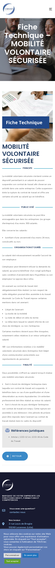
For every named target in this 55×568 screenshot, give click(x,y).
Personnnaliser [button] (12, 555)
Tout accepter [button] (12, 561)
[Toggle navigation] (44, 9)
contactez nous (17, 512)
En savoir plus (30, 555)
